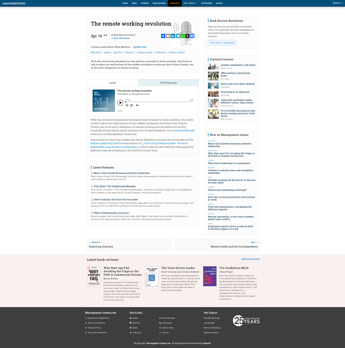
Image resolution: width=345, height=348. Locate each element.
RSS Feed (141, 46)
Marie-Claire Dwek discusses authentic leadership (122, 173)
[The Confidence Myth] (211, 284)
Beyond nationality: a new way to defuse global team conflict (231, 218)
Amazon (129, 52)
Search (165, 333)
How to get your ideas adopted (238, 83)
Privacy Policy (94, 328)
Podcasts (175, 3)
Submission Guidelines (98, 318)
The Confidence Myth (234, 268)
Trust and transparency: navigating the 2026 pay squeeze (230, 208)
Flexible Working (212, 318)
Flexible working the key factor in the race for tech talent (232, 181)
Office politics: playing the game (235, 74)
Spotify (117, 52)
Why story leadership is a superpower (229, 163)
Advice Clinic (168, 328)
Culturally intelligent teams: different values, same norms (237, 101)
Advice (219, 3)
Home (125, 3)
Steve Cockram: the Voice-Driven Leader (116, 199)
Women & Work (211, 333)
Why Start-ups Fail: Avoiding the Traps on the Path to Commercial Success (231, 154)
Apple (107, 52)
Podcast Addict (177, 52)
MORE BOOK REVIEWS (250, 259)
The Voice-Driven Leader (178, 268)
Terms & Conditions (97, 333)
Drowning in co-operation (235, 91)
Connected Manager (183, 130)
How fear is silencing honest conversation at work (231, 198)
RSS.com (95, 52)
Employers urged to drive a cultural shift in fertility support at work (230, 227)
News (134, 3)
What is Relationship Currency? (111, 212)
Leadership (209, 323)
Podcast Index (144, 52)
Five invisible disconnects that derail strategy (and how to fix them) (238, 113)
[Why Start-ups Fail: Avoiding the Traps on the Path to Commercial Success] (95, 284)
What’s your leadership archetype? (227, 189)
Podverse (160, 52)
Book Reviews (159, 3)
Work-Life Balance (212, 328)
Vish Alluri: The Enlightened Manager (115, 186)
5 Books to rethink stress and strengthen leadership (230, 171)
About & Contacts (96, 323)
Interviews (206, 3)
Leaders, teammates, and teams (238, 64)
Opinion (145, 3)
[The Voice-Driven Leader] (153, 280)
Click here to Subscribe (222, 42)
